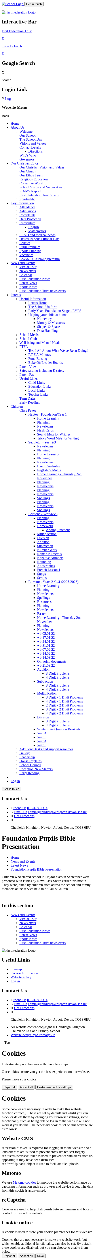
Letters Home (37, 303)
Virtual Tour (27, 267)
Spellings (43, 498)
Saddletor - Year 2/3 (42, 442)
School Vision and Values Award (42, 187)
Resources (44, 602)
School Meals (28, 335)
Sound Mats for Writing (53, 434)
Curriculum (27, 223)
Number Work (47, 550)
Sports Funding (30, 251)
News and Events (23, 263)
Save (40, 1256)
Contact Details (30, 147)
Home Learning (48, 418)
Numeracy (44, 319)
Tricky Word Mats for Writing (58, 438)
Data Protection (30, 219)
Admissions (27, 211)
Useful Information (32, 299)
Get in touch (34, 4)
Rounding (44, 562)
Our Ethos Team (30, 175)
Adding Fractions (58, 530)
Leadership (27, 757)
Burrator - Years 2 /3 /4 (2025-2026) (53, 582)
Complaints (27, 215)
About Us (17, 127)
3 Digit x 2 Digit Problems (64, 709)
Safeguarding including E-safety (41, 370)
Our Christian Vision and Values (42, 167)
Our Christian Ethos (24, 163)
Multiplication (47, 534)
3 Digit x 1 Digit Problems (64, 697)
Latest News (28, 283)
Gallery (24, 753)
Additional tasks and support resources (46, 749)
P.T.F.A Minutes (39, 354)
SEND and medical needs (37, 235)
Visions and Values (32, 143)
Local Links (36, 390)
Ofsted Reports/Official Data (39, 239)
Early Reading (29, 402)
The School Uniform (42, 307)
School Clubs (28, 339)
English (33, 227)
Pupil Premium (29, 247)
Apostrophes (46, 566)
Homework (45, 526)
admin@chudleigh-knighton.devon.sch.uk (57, 812)
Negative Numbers (50, 558)
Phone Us (19, 808)
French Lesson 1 (48, 570)
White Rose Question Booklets (58, 729)
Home (15, 123)
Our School (27, 135)
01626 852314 (37, 808)
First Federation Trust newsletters (42, 291)
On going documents (51, 661)
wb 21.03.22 (46, 665)
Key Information (22, 203)
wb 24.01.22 (46, 641)
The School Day (30, 139)
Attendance (27, 207)
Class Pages (27, 410)
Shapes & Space (48, 327)
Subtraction (45, 546)
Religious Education (33, 179)
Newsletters (27, 271)
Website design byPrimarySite (33, 1035)
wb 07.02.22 (46, 649)
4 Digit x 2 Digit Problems (64, 713)
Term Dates (27, 398)
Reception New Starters (36, 769)
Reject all (9, 1087)
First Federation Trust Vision (39, 195)
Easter (41, 613)
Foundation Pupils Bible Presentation (36, 869)
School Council (30, 765)
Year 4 (41, 733)
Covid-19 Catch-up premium (39, 259)
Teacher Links (38, 394)
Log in (9, 99)
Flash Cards (45, 430)
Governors (26, 159)
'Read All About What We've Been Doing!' (58, 350)
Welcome (25, 131)
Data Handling (47, 331)
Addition (43, 542)
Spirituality (27, 199)
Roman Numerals (49, 554)
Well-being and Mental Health (40, 343)
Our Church (27, 171)
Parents (16, 295)
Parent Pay (26, 374)
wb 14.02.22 (46, 653)
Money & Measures (51, 323)
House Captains (30, 761)
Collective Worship (32, 183)
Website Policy (21, 977)
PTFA (23, 346)
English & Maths (49, 470)
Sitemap (16, 969)
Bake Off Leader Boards (45, 362)
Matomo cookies (24, 1182)
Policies (24, 243)
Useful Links (28, 378)
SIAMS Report (30, 191)
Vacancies (26, 255)
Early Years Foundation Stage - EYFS (54, 311)
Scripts (42, 578)
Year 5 (41, 737)
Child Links (36, 382)
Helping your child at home (47, 315)
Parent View (28, 366)
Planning (43, 422)
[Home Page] (13, 4)
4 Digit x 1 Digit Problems (64, 701)
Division (43, 538)
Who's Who (27, 155)
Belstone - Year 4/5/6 (42, 514)
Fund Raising (37, 358)
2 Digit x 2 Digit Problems (64, 705)
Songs (41, 574)
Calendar (25, 275)
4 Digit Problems (58, 677)
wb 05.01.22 (46, 633)
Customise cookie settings (54, 1087)
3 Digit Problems (58, 673)
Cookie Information (24, 973)
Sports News (28, 287)
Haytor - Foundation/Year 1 (47, 414)
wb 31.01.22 (46, 645)
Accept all (26, 1087)
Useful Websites (48, 466)
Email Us (20, 812)
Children (17, 406)
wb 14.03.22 (46, 657)
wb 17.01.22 (46, 637)
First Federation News (34, 279)
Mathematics (37, 231)
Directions (35, 151)
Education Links (39, 386)
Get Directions (24, 816)
